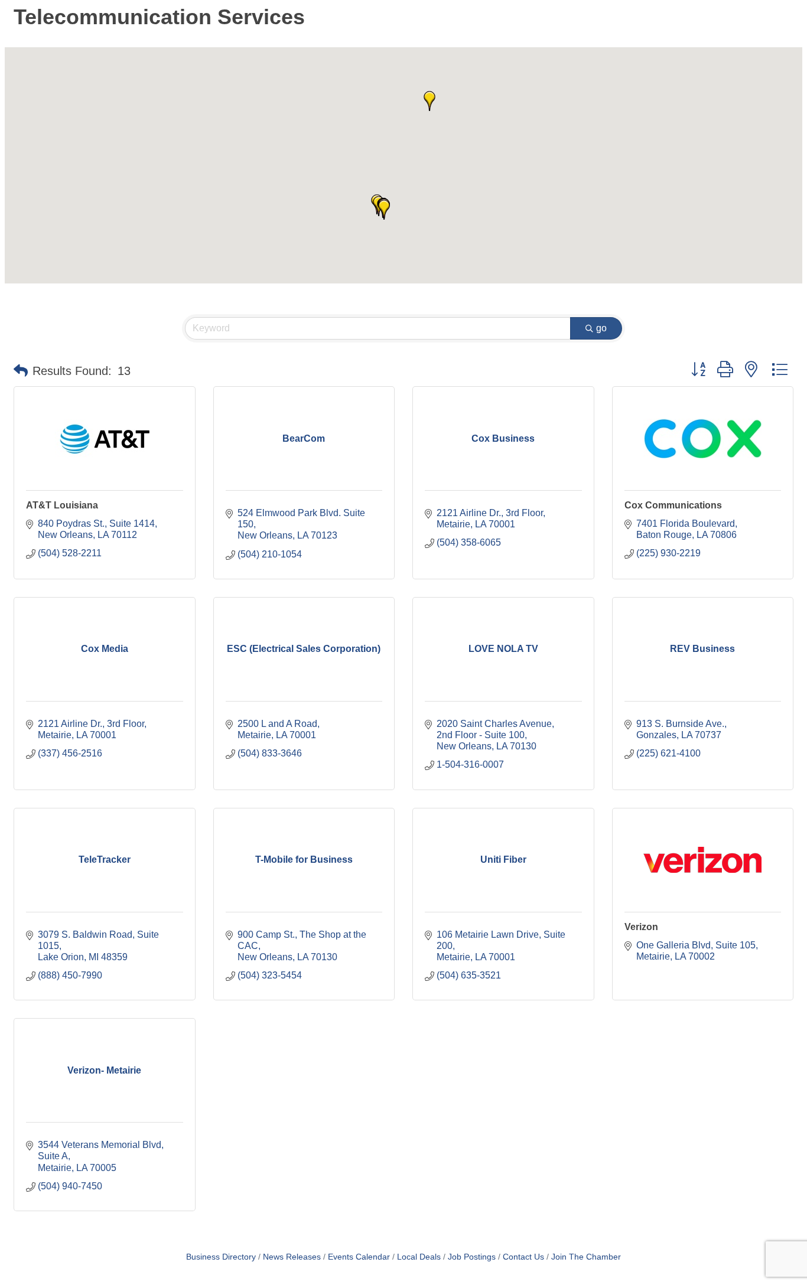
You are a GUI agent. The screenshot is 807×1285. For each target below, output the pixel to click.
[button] (384, 210)
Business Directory (221, 1257)
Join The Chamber (586, 1257)
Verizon (641, 927)
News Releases (292, 1257)
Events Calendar (359, 1257)
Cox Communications (673, 505)
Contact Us (523, 1257)
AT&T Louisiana (62, 505)
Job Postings (472, 1257)
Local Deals (419, 1257)
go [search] (601, 328)
